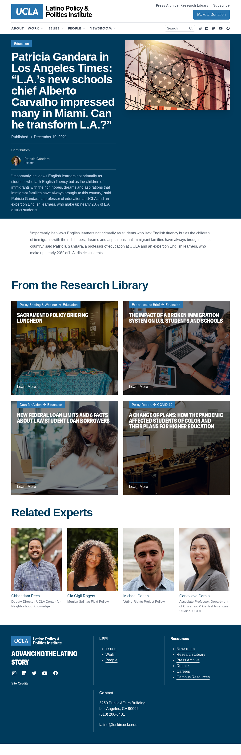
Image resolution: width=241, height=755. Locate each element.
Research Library (194, 5)
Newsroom (186, 649)
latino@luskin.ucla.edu (118, 725)
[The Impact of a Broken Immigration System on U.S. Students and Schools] (176, 348)
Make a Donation (211, 14)
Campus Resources (193, 677)
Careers (183, 671)
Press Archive (167, 5)
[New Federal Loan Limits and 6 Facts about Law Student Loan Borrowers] (64, 448)
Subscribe (221, 5)
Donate (183, 666)
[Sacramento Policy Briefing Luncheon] (64, 348)
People (111, 660)
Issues (110, 649)
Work (109, 654)
